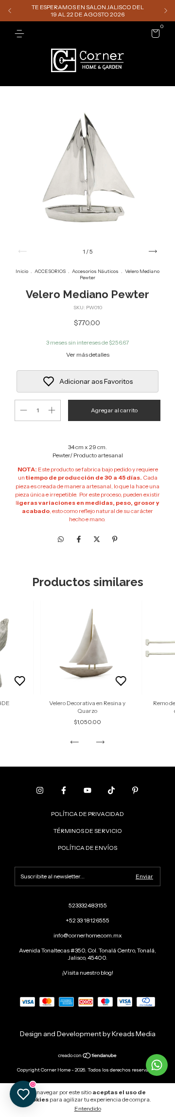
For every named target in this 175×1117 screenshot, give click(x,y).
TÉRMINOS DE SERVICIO (87, 830)
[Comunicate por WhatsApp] (157, 1065)
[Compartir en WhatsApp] (60, 539)
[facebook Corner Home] (64, 790)
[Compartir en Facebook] (79, 539)
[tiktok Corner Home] (111, 790)
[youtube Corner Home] (87, 790)
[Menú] (21, 33)
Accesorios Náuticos (95, 271)
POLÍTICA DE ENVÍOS (87, 847)
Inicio (22, 271)
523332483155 (88, 905)
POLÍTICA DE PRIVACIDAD (87, 813)
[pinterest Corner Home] (135, 790)
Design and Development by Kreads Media (88, 1033)
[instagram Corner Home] (40, 790)
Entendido (87, 1108)
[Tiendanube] (87, 1056)
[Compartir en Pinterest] (114, 539)
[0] (153, 35)
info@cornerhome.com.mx (87, 935)
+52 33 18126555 (87, 920)
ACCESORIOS (50, 271)
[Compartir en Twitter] (97, 539)
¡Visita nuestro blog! (87, 972)
